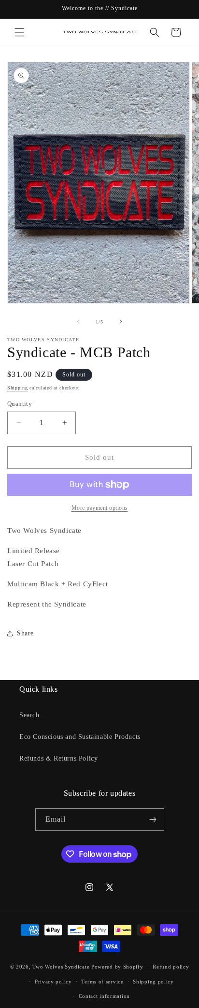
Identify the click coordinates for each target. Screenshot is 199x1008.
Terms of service (102, 981)
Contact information (104, 996)
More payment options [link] (99, 507)
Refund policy (171, 966)
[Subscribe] (153, 819)
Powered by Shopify (117, 966)
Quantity (19, 403)
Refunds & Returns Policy (58, 758)
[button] (19, 32)
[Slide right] (120, 321)
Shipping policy (153, 981)
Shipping (17, 387)
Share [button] (25, 633)
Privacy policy (53, 981)
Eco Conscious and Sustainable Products (80, 736)
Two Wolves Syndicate (60, 966)
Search (29, 715)
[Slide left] (78, 321)
